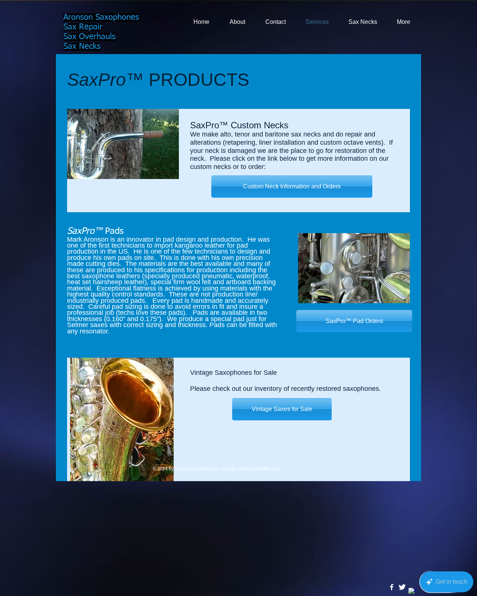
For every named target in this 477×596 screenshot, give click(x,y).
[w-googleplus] (412, 592)
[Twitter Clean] (402, 587)
